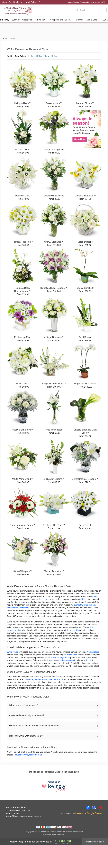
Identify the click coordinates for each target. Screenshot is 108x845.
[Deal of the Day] (85, 129)
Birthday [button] (41, 19)
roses (95, 596)
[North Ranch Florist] (18, 10)
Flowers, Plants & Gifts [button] (86, 19)
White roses (12, 651)
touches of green (66, 660)
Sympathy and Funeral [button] (61, 19)
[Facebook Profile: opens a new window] (88, 807)
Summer (16, 19)
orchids (45, 599)
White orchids (92, 651)
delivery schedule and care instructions (45, 679)
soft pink (88, 660)
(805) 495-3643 (13, 813)
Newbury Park (35, 754)
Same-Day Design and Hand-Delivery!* (21, 2)
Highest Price (36, 56)
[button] (100, 833)
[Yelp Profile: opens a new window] (100, 807)
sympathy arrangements (85, 604)
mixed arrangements (60, 657)
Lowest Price (51, 56)
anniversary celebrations (18, 607)
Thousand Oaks (20, 754)
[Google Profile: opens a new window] (94, 807)
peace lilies (75, 629)
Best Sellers (20, 56)
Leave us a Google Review (88, 813)
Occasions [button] (27, 19)
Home (5, 38)
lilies (83, 599)
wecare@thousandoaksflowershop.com (23, 816)
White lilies (72, 654)
